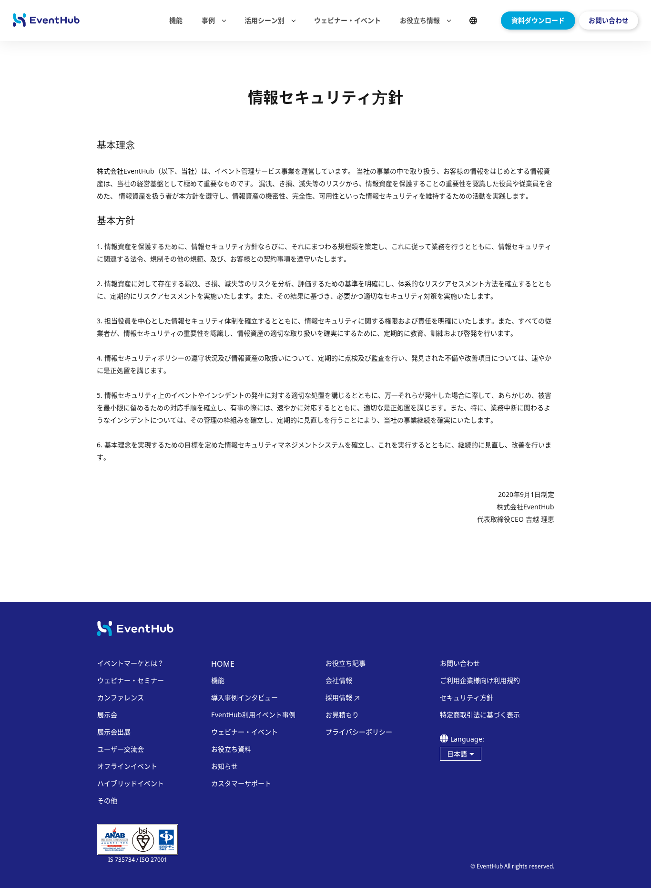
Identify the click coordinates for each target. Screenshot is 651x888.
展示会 (107, 715)
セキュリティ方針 (466, 697)
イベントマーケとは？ (130, 663)
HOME (222, 664)
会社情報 (339, 680)
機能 (176, 20)
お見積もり (342, 715)
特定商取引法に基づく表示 (480, 715)
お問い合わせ (609, 20)
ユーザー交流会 (120, 749)
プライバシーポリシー (359, 732)
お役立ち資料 (231, 749)
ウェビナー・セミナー (130, 680)
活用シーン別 (264, 20)
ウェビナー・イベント (347, 20)
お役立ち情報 (420, 20)
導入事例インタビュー (244, 697)
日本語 (457, 753)
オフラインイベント (127, 766)
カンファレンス (120, 697)
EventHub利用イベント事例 (253, 715)
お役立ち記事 (346, 663)
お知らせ (224, 766)
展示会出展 (114, 732)
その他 (107, 800)
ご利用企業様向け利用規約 (480, 680)
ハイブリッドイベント (130, 783)
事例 (208, 20)
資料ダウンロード (538, 20)
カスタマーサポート (241, 783)
